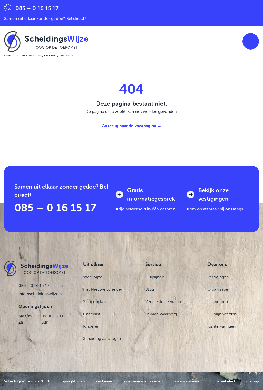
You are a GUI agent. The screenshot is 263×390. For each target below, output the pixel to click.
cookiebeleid (224, 381)
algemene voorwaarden (143, 381)
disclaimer (104, 381)
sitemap (252, 381)
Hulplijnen (154, 276)
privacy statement (188, 381)
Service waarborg (161, 313)
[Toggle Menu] (250, 41)
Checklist (91, 313)
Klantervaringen (221, 326)
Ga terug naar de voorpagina (131, 125)
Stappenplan (94, 301)
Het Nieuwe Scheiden (103, 289)
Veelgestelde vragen (163, 301)
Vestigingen (218, 276)
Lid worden (217, 301)
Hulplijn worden (222, 313)
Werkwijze (92, 276)
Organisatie (217, 289)
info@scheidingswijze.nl (40, 293)
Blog (149, 289)
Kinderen (91, 326)
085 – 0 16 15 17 (55, 207)
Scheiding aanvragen (102, 338)
